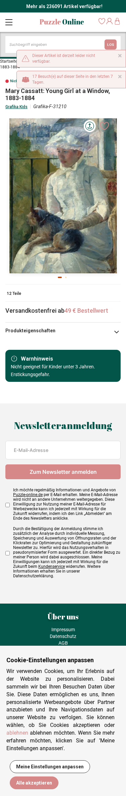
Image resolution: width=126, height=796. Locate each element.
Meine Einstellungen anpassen (50, 766)
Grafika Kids (16, 106)
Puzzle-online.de (28, 494)
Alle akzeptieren (34, 783)
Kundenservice (51, 566)
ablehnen (17, 733)
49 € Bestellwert (86, 310)
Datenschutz (63, 636)
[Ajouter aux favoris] (104, 126)
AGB (63, 643)
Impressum (63, 629)
